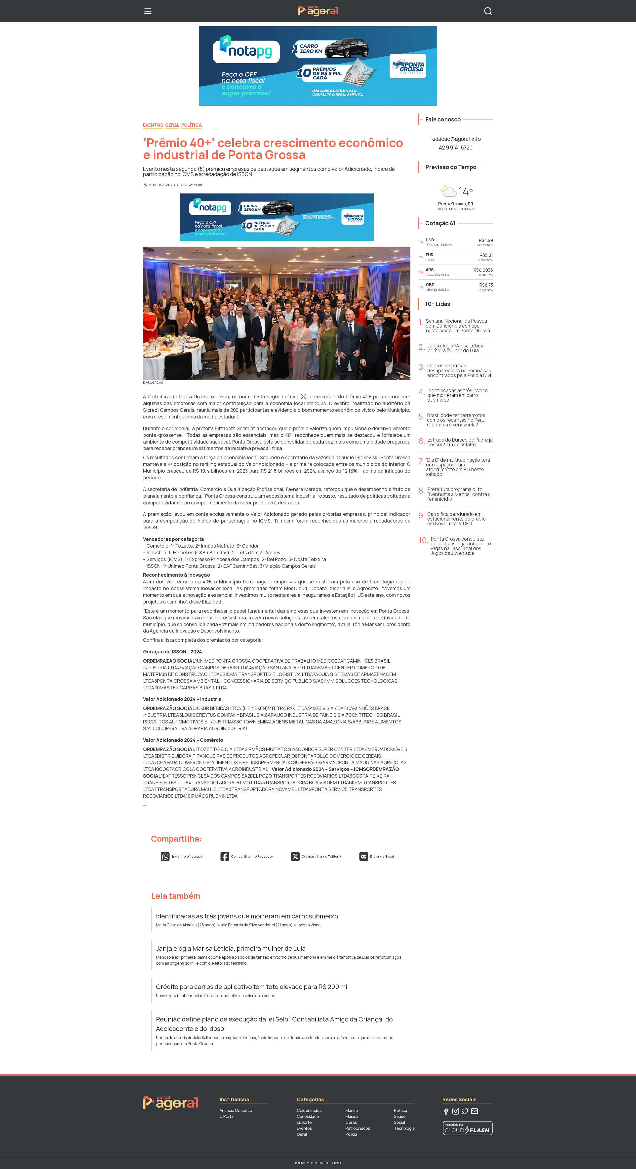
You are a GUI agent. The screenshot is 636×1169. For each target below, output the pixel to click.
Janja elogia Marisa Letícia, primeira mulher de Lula (231, 948)
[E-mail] (474, 1111)
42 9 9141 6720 (456, 147)
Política (191, 125)
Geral (172, 125)
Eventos (153, 125)
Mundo (352, 1110)
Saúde (400, 1116)
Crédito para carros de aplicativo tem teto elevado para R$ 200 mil (252, 986)
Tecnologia (404, 1128)
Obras (351, 1122)
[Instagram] (455, 1111)
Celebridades (309, 1110)
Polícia (351, 1134)
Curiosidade (308, 1116)
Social (399, 1122)
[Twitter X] (465, 1111)
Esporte (304, 1122)
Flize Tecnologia (330, 1163)
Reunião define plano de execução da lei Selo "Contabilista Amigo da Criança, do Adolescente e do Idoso (274, 1024)
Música (352, 1116)
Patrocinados (358, 1128)
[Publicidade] (318, 66)
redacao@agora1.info (456, 138)
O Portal (227, 1116)
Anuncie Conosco (236, 1110)
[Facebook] (446, 1111)
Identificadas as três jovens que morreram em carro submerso (247, 916)
